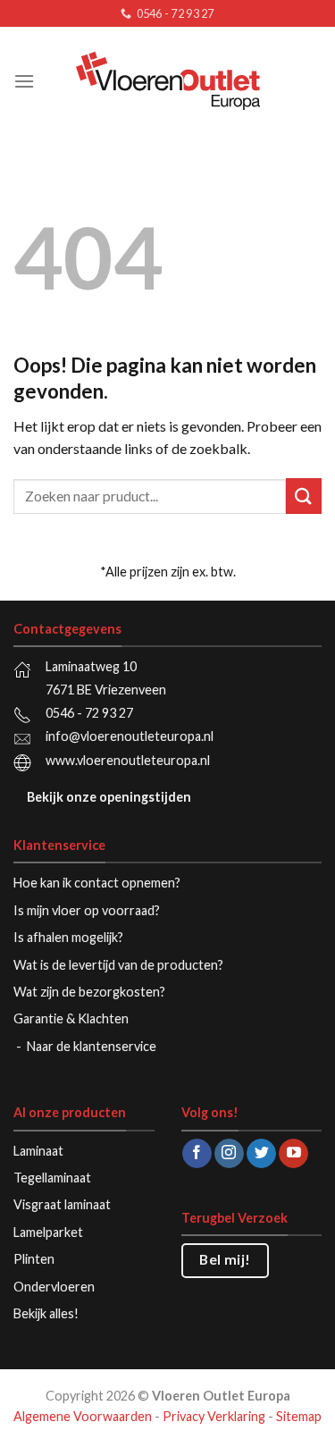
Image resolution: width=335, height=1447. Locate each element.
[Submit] (304, 495)
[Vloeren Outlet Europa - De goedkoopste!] (168, 80)
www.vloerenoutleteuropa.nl (128, 760)
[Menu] (24, 81)
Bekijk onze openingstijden (109, 796)
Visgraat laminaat (62, 1204)
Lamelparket (48, 1232)
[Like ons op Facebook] (197, 1154)
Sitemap (299, 1416)
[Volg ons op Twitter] (261, 1154)
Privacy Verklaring (214, 1416)
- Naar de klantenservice (87, 1046)
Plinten (33, 1258)
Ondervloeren (54, 1286)
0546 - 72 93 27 (89, 712)
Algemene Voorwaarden (82, 1416)
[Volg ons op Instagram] (229, 1154)
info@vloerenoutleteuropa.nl (130, 736)
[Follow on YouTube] (293, 1154)
